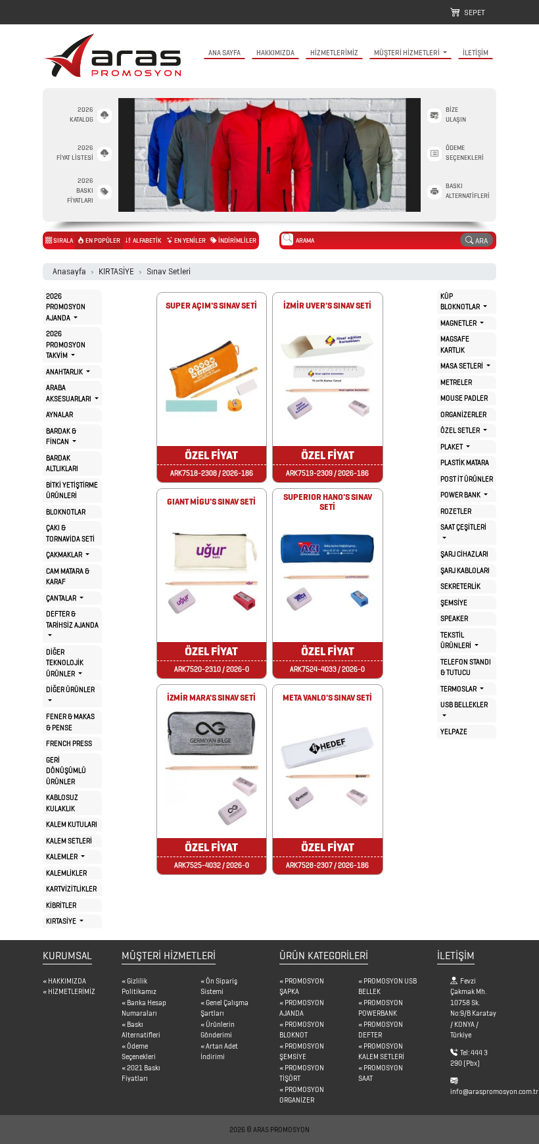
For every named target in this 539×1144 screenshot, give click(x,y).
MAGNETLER (459, 323)
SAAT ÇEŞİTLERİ (463, 527)
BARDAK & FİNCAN (61, 436)
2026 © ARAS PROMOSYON (269, 1129)
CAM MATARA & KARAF (67, 576)
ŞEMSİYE (453, 602)
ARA (480, 240)
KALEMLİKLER (66, 873)
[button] (141, 155)
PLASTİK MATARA (464, 462)
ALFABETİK (146, 240)
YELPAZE (453, 731)
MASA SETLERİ (462, 365)
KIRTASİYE (116, 271)
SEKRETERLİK (460, 586)
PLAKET (452, 446)
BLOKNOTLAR (65, 511)
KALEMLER (62, 856)
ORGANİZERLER (463, 414)
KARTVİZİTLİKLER (71, 888)
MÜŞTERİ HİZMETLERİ (407, 52)
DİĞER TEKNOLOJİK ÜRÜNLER (64, 662)
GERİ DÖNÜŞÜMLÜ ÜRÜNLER (66, 770)
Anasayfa (69, 271)
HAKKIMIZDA (275, 52)
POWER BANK (461, 494)
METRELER (456, 382)
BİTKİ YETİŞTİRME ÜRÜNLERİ (72, 490)
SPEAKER (454, 618)
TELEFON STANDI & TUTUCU (465, 667)
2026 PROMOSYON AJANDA (65, 306)
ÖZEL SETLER (460, 430)
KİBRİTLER (61, 905)
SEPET (472, 12)
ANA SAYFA (224, 52)
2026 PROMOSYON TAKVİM (65, 344)
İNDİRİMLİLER (236, 240)
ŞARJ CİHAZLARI (464, 554)
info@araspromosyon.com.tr (494, 1091)
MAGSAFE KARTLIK (454, 344)
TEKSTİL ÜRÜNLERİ (456, 640)
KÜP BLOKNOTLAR (460, 301)
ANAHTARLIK (65, 371)
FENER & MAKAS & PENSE (70, 722)
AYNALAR (59, 414)
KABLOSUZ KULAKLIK (62, 803)
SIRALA (62, 240)
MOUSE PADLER (464, 398)
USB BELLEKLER (464, 704)
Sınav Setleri (169, 271)
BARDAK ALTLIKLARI (62, 463)
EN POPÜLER (102, 240)
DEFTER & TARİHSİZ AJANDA (72, 619)
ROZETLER (455, 511)
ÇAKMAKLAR (64, 554)
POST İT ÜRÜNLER (466, 479)
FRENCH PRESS (69, 743)
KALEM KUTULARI (71, 824)
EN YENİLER (189, 240)
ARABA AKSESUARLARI (69, 393)
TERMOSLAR (459, 688)
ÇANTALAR (62, 598)
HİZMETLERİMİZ (334, 52)
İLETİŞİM (475, 52)
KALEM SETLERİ (69, 840)
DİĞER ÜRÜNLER (70, 689)
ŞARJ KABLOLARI (465, 570)
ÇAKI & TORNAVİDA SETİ (70, 533)
